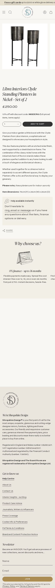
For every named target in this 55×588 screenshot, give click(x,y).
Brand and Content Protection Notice (20, 534)
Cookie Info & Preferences (14, 522)
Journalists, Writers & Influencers (18, 510)
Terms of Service (27, 586)
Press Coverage (10, 516)
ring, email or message (18, 210)
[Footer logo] (10, 400)
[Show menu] (4, 12)
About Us (6, 485)
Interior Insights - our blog (14, 497)
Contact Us (7, 491)
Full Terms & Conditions (13, 528)
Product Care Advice (12, 503)
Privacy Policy (8, 586)
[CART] (51, 12)
